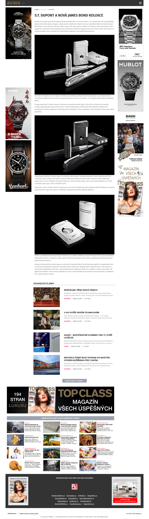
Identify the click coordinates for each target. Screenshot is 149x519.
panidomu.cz (101, 461)
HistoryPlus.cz (73, 498)
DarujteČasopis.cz (76, 504)
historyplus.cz (65, 448)
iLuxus (37, 9)
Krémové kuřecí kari (32, 437)
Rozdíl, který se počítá (32, 463)
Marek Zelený (77, 298)
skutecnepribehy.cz (30, 448)
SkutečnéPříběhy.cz (61, 504)
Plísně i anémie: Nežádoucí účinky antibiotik (103, 463)
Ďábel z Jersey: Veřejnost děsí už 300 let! (69, 463)
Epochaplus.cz (71, 496)
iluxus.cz (27, 423)
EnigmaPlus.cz (92, 496)
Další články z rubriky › (74, 381)
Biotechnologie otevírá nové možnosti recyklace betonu (69, 425)
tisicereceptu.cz (101, 448)
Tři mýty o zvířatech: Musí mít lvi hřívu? (104, 438)
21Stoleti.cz (82, 496)
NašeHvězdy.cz (63, 501)
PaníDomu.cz (74, 501)
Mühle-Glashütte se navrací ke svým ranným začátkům (33, 425)
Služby (66, 346)
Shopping (67, 298)
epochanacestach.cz (67, 435)
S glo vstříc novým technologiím (81, 312)
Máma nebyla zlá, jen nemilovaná (32, 450)
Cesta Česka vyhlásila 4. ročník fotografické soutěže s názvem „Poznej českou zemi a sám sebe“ (69, 438)
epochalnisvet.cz (29, 461)
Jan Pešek (51, 9)
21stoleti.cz (64, 423)
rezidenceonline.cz (102, 423)
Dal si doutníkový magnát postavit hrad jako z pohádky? (68, 450)
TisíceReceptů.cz (85, 501)
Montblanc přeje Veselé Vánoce (81, 290)
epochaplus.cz (101, 435)
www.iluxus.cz (12, 513)
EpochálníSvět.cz (61, 498)
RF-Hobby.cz (137, 513)
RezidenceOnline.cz (58, 496)
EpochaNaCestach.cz (87, 498)
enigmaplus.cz (65, 461)
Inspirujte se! (125, 500)
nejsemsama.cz (29, 435)
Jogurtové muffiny (103, 450)
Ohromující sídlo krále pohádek (104, 425)
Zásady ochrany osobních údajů (28, 513)
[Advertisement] (18, 73)
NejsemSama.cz (89, 504)
